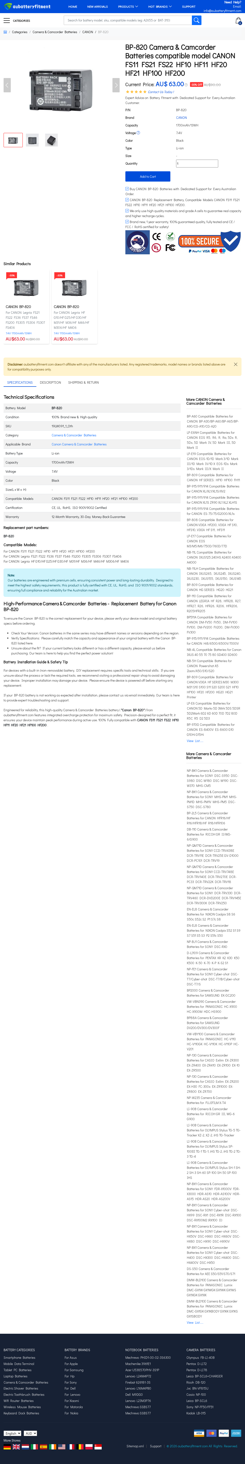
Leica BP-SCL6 (196, 1401)
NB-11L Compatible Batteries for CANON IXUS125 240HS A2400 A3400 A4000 (214, 557)
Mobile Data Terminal (19, 1364)
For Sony (71, 1382)
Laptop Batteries (16, 1376)
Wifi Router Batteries (19, 1401)
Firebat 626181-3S (137, 1382)
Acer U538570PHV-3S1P (142, 1370)
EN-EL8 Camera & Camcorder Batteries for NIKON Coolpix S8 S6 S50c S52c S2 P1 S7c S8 (211, 914)
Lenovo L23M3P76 (138, 1401)
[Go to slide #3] (51, 140)
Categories (21, 20)
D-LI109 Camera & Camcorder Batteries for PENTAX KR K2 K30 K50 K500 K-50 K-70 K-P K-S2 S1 (213, 958)
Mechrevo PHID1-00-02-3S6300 (148, 1357)
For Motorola (74, 1407)
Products (126, 6)
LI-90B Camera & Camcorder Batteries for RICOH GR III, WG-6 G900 (211, 1114)
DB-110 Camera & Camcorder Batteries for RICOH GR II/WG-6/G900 (209, 834)
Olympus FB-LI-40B (200, 1357)
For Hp (69, 1376)
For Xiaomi (72, 1401)
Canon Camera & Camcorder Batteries (79, 444)
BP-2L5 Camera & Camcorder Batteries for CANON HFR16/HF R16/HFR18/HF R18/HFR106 (208, 818)
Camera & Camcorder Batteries (55, 32)
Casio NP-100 (196, 1394)
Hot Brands (158, 6)
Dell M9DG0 (134, 1394)
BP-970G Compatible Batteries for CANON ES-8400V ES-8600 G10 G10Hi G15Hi (211, 729)
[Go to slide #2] (32, 140)
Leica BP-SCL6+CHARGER (204, 1376)
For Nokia (71, 1413)
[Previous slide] (7, 85)
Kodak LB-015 (196, 1413)
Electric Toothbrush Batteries (24, 1394)
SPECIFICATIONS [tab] (20, 382)
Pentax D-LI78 (196, 1370)
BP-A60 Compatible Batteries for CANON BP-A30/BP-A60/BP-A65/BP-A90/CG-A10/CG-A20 (213, 421)
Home (72, 6)
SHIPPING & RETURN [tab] (83, 382)
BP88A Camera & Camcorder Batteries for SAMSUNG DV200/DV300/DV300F (207, 1022)
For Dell (70, 1388)
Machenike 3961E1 (138, 1364)
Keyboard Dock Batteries (21, 1413)
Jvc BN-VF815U (197, 1388)
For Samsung (74, 1370)
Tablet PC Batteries (18, 1370)
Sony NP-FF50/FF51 (199, 1407)
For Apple (71, 1364)
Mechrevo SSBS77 (138, 1407)
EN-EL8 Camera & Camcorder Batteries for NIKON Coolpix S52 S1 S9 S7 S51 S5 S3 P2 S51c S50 (213, 930)
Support (188, 6)
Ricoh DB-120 (196, 1382)
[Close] (235, 364)
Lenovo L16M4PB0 (138, 1388)
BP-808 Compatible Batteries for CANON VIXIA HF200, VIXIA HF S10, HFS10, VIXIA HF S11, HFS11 (212, 525)
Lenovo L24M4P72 (138, 1376)
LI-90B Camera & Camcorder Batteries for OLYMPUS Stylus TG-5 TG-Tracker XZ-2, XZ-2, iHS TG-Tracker (214, 1130)
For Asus (71, 1357)
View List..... (195, 740)
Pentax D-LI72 (196, 1364)
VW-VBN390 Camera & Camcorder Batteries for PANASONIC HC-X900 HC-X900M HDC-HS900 (212, 1006)
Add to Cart (148, 176)
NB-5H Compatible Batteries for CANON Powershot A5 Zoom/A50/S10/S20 (209, 666)
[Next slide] (116, 85)
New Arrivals (97, 6)
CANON (87, 32)
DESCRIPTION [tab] (50, 382)
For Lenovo (72, 1394)
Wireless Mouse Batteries (22, 1407)
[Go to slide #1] (13, 140)
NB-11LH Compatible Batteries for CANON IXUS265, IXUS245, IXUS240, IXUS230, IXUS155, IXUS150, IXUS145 (214, 573)
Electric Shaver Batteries (21, 1388)
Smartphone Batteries (19, 1357)
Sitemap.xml (135, 1446)
